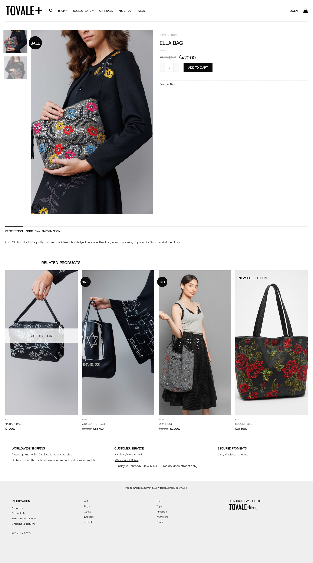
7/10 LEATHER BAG (93, 424)
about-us (125, 11)
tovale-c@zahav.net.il (128, 454)
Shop (61, 11)
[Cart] (305, 10)
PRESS (141, 11)
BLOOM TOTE (243, 424)
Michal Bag (165, 424)
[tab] (14, 230)
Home (163, 34)
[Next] (145, 121)
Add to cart (198, 67)
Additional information (43, 231)
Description (14, 231)
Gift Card (106, 11)
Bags (174, 34)
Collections (82, 11)
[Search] (51, 10)
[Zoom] (36, 208)
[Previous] (38, 121)
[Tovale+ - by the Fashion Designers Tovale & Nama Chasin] (24, 10)
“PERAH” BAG (13, 424)
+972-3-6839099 (126, 459)
